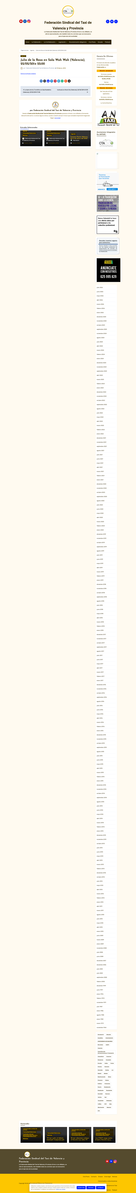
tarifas (100, 1097)
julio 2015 (100, 756)
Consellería (101, 1056)
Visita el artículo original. (28, 73)
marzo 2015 (100, 772)
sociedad (100, 1093)
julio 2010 (100, 919)
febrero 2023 (101, 383)
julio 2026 (100, 287)
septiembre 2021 (102, 446)
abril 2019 (100, 567)
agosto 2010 (100, 914)
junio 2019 (100, 559)
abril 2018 (100, 618)
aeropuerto (101, 1034)
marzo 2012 (100, 893)
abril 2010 (100, 927)
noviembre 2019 (101, 538)
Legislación (62, 42)
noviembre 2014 (101, 789)
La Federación (36, 42)
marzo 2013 (100, 864)
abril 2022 (100, 421)
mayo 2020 (100, 513)
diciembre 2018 (101, 584)
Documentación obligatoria (77, 42)
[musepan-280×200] (108, 160)
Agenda (23, 56)
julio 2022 (100, 413)
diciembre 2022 (101, 392)
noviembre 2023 (102, 367)
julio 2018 (100, 605)
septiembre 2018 (102, 597)
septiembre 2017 (102, 647)
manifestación (101, 1076)
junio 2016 (100, 710)
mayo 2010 (100, 923)
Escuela (100, 42)
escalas (100, 1063)
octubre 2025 (101, 325)
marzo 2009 (100, 939)
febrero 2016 (101, 726)
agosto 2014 (100, 802)
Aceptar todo (81, 1187)
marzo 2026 (100, 304)
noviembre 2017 (101, 638)
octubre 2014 (101, 793)
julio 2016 (100, 705)
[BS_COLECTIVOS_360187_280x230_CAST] (108, 224)
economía (108, 1059)
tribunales (109, 1100)
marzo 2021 (100, 471)
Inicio (27, 42)
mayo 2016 (100, 714)
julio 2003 (100, 973)
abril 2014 (100, 818)
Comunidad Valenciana (29, 133)
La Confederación (49, 42)
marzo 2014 (100, 822)
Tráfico (99, 1103)
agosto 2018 (100, 601)
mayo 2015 (100, 764)
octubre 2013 (101, 843)
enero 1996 (100, 994)
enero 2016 (100, 730)
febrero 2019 (101, 576)
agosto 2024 (100, 337)
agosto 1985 (100, 1015)
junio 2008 (100, 956)
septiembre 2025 (102, 329)
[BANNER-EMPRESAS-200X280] (108, 181)
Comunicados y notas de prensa (54, 130)
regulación (100, 1090)
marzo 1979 (100, 1023)
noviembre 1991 (101, 1002)
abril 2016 (100, 718)
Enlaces (100, 1176)
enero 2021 (100, 480)
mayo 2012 (100, 885)
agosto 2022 (100, 408)
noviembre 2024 (102, 333)
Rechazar (90, 1187)
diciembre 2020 (101, 484)
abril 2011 (99, 906)
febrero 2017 (100, 676)
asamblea (100, 1037)
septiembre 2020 (102, 496)
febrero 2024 (101, 354)
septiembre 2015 (102, 747)
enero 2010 (100, 931)
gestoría (107, 1066)
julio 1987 (100, 1006)
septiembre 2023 (102, 371)
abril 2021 (100, 467)
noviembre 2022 (102, 396)
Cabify (107, 1044)
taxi (105, 1097)
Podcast (107, 42)
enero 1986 (100, 1011)
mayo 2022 (100, 417)
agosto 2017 (100, 651)
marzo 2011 (100, 910)
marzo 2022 (100, 425)
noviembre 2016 (101, 689)
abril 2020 (100, 517)
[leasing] (108, 203)
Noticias (25, 135)
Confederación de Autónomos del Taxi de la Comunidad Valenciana (30, 1135)
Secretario (76, 140)
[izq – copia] (108, 118)
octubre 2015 (101, 743)
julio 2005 (100, 969)
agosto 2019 (100, 551)
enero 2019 (100, 580)
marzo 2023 (100, 379)
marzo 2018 (100, 622)
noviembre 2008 (102, 948)
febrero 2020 (101, 526)
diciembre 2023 (101, 363)
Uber (110, 1103)
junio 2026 (100, 291)
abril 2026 (100, 300)
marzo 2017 (100, 672)
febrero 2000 (101, 981)
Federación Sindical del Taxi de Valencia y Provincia (40, 68)
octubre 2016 (101, 693)
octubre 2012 (101, 877)
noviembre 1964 (101, 1027)
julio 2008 (100, 952)
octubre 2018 (101, 592)
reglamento (107, 1087)
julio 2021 (100, 454)
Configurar (100, 1187)
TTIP (105, 1103)
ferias (112, 1063)
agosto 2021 (100, 450)
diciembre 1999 (101, 985)
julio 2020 (100, 505)
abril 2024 (100, 346)
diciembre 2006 (101, 965)
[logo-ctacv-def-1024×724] (106, 143)
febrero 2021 (101, 475)
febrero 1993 (100, 998)
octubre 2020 (101, 492)
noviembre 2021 (101, 442)
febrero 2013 (100, 868)
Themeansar (48, 1183)
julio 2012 (100, 881)
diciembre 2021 (101, 438)
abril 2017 (100, 668)
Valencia (109, 1107)
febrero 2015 (100, 776)
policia (107, 1080)
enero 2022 (100, 434)
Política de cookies (60, 1189)
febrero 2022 (101, 429)
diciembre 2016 (101, 684)
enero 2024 (100, 358)
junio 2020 (100, 509)
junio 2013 (100, 852)
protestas (107, 1083)
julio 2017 (100, 655)
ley (112, 1070)
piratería (100, 1080)
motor (109, 1076)
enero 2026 (100, 312)
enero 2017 (100, 680)
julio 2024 (100, 342)
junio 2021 (100, 459)
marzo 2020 (100, 521)
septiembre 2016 (102, 697)
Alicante (108, 1034)
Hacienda (100, 1070)
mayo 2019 (100, 563)
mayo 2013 (100, 856)
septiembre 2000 (102, 977)
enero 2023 (100, 388)
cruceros (108, 1056)
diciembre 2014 (101, 785)
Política (100, 1083)
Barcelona (100, 1044)
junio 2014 (100, 810)
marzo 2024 (100, 350)
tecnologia (100, 1100)
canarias (100, 1048)
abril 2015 (100, 768)
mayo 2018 (100, 613)
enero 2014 (100, 831)
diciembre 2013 (101, 835)
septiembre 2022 (102, 404)
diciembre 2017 (101, 634)
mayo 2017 (100, 664)
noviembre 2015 (101, 739)
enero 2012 (100, 902)
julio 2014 (100, 806)
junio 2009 (100, 935)
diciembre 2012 (101, 873)
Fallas (106, 1063)
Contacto (94, 1176)
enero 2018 (100, 630)
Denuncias (100, 1059)
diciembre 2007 (101, 960)
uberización (101, 1107)
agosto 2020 (100, 500)
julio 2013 (100, 848)
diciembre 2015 (101, 735)
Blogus (40, 1183)
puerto (99, 1087)
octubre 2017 (101, 643)
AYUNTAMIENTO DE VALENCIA (105, 1041)
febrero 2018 (101, 626)
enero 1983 (100, 1019)
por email (57, 118)
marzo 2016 (100, 722)
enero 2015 (100, 781)
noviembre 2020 (102, 488)
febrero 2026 (101, 308)
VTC (99, 1110)
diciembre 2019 (101, 534)
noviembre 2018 (101, 588)
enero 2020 (100, 530)
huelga (107, 1070)
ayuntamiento (109, 1037)
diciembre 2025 (101, 317)
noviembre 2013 (101, 839)
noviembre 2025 (102, 321)
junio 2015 (100, 760)
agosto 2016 (100, 701)
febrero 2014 (101, 827)
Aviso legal (107, 1176)
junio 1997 (100, 990)
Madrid (99, 1073)
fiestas (100, 1066)
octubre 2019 (101, 542)
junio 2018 (100, 609)
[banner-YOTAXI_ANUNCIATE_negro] (108, 270)
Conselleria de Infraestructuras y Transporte (106, 1052)
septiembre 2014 (102, 797)
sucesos (107, 1093)
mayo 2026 (100, 296)
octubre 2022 (101, 400)
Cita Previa (92, 42)
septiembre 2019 (102, 546)
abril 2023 (100, 375)
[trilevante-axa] (108, 246)
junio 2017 (100, 659)
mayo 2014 (100, 814)
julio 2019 (100, 555)
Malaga (106, 1073)
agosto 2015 (100, 751)
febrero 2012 (101, 898)
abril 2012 (100, 889)
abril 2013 (100, 860)
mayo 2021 (100, 463)
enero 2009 (100, 944)
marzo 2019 (100, 572)
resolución (109, 1090)
